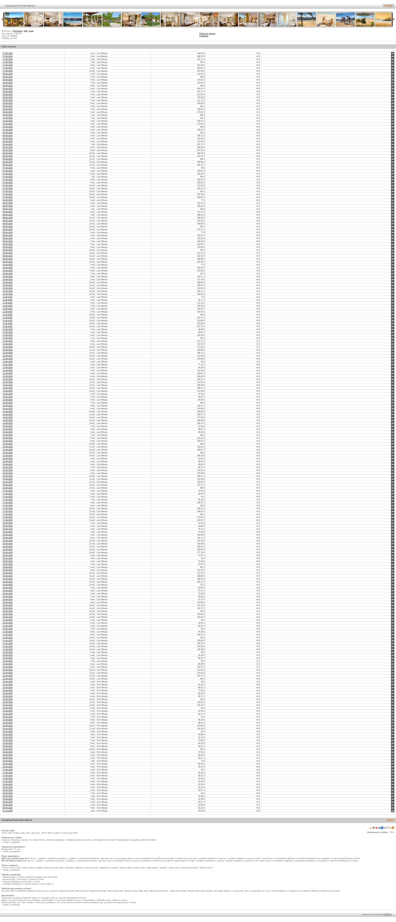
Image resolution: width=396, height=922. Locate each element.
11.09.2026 (7, 297)
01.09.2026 (8, 127)
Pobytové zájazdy (207, 33)
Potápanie (203, 36)
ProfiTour (387, 914)
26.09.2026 (8, 752)
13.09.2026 (8, 361)
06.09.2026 (8, 135)
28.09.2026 (8, 784)
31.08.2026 (8, 118)
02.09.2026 (8, 132)
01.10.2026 (8, 811)
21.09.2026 (8, 620)
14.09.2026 (8, 394)
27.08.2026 (8, 53)
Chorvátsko (17, 31)
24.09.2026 (8, 708)
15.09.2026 (8, 426)
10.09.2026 (8, 265)
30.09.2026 (8, 805)
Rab (25, 31)
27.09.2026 (8, 770)
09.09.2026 (8, 232)
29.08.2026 (8, 91)
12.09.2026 (8, 329)
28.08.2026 (8, 74)
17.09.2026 (8, 491)
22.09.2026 (8, 652)
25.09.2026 (8, 731)
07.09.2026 (8, 168)
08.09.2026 (8, 200)
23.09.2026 (8, 681)
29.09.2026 (8, 796)
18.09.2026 (8, 523)
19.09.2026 (8, 555)
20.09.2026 (8, 588)
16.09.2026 (8, 458)
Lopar (31, 31)
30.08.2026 (8, 106)
